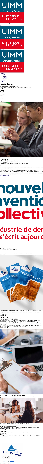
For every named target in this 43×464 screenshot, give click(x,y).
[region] (8, 459)
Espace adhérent (12, 23)
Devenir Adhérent (3, 80)
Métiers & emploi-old (5, 78)
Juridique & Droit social (5, 77)
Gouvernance (4, 75)
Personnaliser (4, 461)
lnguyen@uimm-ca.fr (2, 90)
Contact (14, 23)
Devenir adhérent (8, 23)
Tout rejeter (8, 461)
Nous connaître (2, 73)
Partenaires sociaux (4, 76)
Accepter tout (12, 461)
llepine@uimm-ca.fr (2, 101)
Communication (4, 79)
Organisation (4, 74)
